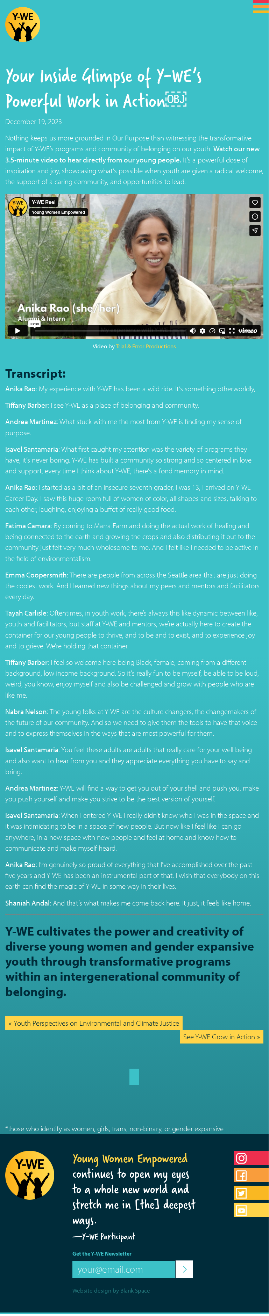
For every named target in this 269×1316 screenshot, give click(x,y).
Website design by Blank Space (111, 1290)
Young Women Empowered (130, 1158)
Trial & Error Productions (146, 346)
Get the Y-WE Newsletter (102, 1253)
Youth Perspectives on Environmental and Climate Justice (96, 1022)
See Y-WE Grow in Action (219, 1036)
